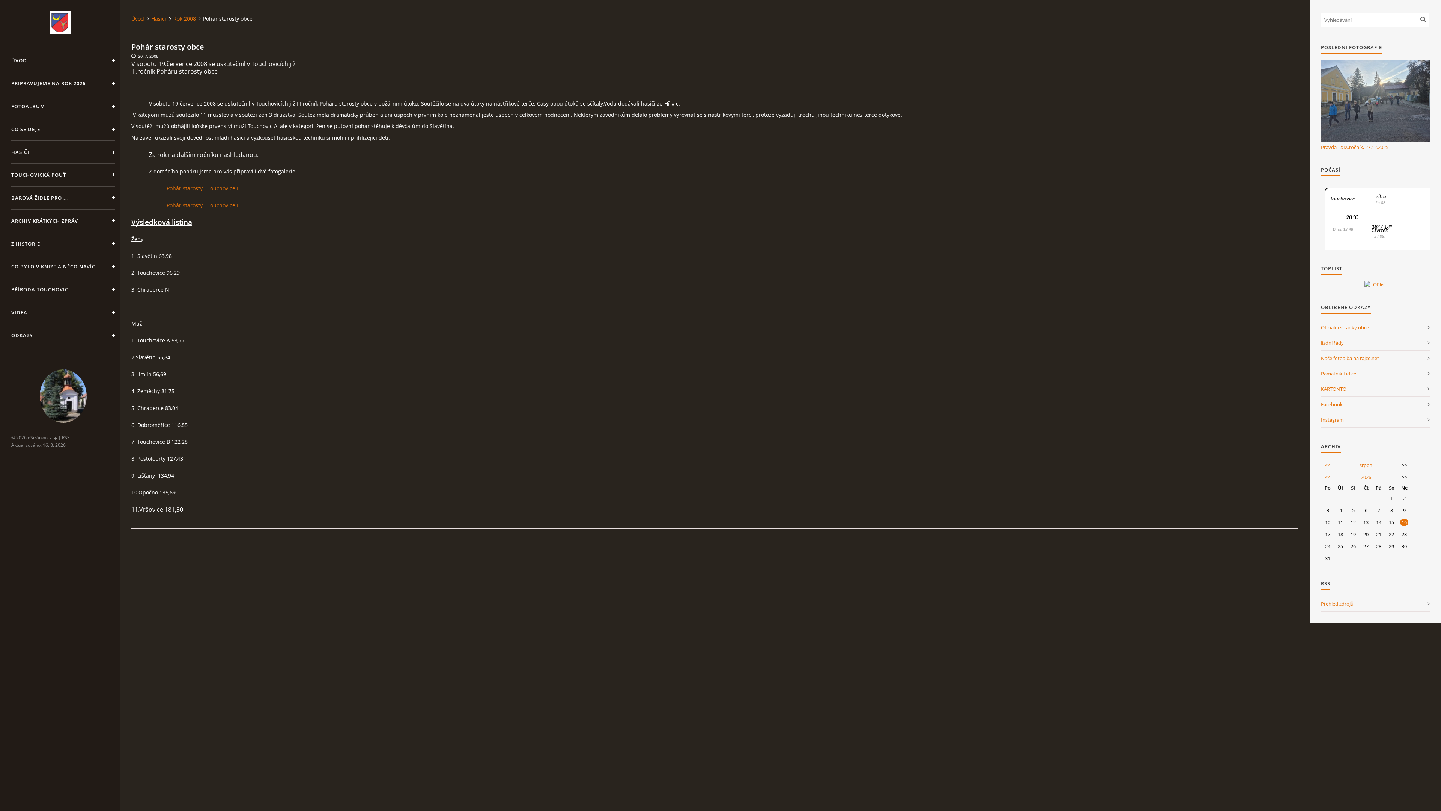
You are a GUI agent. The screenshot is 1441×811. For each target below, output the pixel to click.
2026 (1366, 477)
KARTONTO (1333, 389)
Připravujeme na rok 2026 (48, 83)
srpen (1366, 465)
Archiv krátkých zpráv (44, 220)
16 (1404, 522)
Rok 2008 (184, 18)
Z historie (25, 243)
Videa (19, 312)
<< (1327, 465)
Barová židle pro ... (40, 197)
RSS (66, 437)
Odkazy (22, 335)
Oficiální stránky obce (1345, 327)
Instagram (1332, 419)
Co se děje (25, 129)
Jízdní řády (1332, 342)
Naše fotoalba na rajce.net (1350, 358)
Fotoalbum (28, 106)
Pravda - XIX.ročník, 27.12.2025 (1354, 147)
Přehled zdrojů (1337, 603)
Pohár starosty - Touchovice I (202, 188)
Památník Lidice (1338, 373)
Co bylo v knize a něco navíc (53, 266)
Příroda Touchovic (39, 289)
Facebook (1332, 404)
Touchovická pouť (38, 175)
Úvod (19, 60)
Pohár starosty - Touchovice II (203, 205)
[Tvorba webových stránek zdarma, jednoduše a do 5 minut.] (55, 438)
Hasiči (20, 152)
